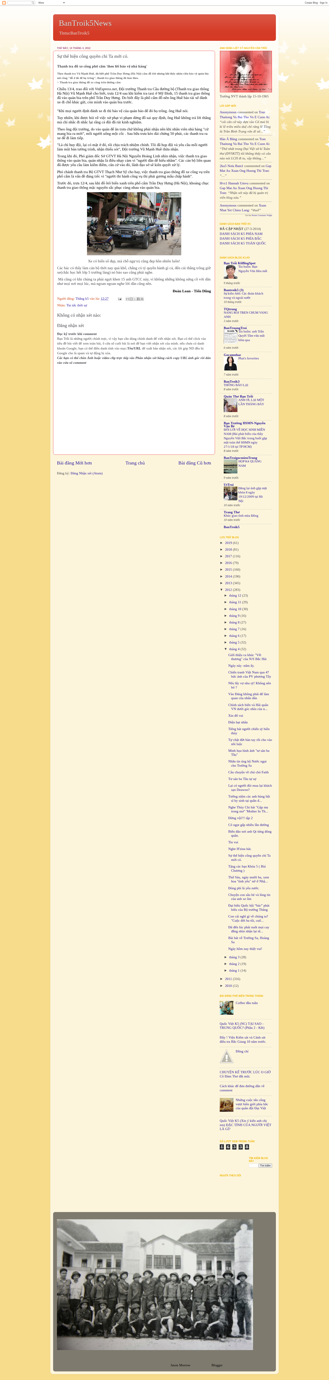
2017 (229, 556)
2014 (229, 576)
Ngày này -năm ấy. (241, 666)
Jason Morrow (180, 1365)
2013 (229, 583)
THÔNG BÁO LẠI (236, 385)
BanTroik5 (232, 527)
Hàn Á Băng (228, 139)
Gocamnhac (232, 355)
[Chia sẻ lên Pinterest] (142, 299)
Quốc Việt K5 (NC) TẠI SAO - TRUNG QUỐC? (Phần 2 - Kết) (242, 1026)
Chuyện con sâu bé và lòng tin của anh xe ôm (249, 897)
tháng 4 (234, 649)
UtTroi (229, 485)
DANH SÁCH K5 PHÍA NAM (241, 234)
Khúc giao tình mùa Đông (241, 515)
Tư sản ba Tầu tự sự (242, 779)
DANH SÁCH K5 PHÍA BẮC (241, 238)
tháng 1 (234, 970)
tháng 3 (234, 957)
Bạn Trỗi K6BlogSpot (240, 263)
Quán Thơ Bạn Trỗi (238, 396)
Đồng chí (242, 1051)
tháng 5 (234, 642)
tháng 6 (234, 636)
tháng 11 (235, 602)
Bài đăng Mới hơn (74, 462)
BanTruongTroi (235, 328)
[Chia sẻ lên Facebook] (138, 299)
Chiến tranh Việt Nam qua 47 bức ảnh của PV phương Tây (249, 674)
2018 (229, 549)
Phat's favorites (248, 358)
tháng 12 (235, 595)
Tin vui (233, 842)
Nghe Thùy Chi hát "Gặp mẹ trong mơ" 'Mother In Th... (248, 809)
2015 (229, 569)
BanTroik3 (232, 381)
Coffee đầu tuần (247, 1003)
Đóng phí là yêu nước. (244, 888)
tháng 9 (234, 616)
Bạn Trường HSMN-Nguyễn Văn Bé (244, 424)
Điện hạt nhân (238, 722)
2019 (229, 543)
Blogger (217, 1365)
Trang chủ (135, 462)
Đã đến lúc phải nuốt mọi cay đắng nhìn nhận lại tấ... (248, 929)
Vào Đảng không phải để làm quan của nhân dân (248, 696)
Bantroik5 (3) (234, 290)
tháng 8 (234, 622)
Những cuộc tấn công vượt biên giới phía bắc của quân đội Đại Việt (252, 1104)
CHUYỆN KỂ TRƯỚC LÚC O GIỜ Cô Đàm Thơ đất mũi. (245, 1074)
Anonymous (228, 112)
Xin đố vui (235, 715)
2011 (229, 979)
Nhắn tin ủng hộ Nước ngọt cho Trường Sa (247, 763)
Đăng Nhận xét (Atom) (87, 473)
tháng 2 (234, 964)
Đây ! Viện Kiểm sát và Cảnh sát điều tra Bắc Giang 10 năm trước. (243, 1039)
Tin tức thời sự (76, 305)
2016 (229, 563)
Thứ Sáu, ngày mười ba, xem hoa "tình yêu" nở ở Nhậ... (248, 879)
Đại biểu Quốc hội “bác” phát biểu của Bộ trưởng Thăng (248, 908)
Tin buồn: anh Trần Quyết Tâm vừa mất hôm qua (251, 336)
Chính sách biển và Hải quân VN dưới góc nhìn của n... (248, 707)
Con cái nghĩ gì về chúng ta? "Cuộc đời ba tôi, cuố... (248, 918)
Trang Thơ (232, 512)
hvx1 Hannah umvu (234, 183)
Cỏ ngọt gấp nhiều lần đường (248, 825)
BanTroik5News (85, 23)
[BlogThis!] (131, 299)
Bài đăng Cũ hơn (194, 462)
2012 (229, 590)
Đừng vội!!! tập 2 (240, 818)
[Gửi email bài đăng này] (127, 299)
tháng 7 (234, 629)
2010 (229, 986)
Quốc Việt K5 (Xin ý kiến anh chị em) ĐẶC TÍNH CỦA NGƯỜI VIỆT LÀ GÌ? (245, 1125)
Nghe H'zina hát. (240, 849)
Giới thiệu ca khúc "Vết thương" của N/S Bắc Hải (247, 657)
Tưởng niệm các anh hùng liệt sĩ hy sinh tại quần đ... (249, 798)
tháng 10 (235, 609)
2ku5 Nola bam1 (231, 166)
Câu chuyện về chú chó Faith (248, 772)
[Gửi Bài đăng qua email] (119, 298)
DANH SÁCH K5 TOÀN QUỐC (243, 243)
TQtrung (230, 309)
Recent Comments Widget (262, 215)
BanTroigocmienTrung (240, 458)
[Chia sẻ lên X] (135, 299)
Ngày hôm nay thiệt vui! (245, 949)
